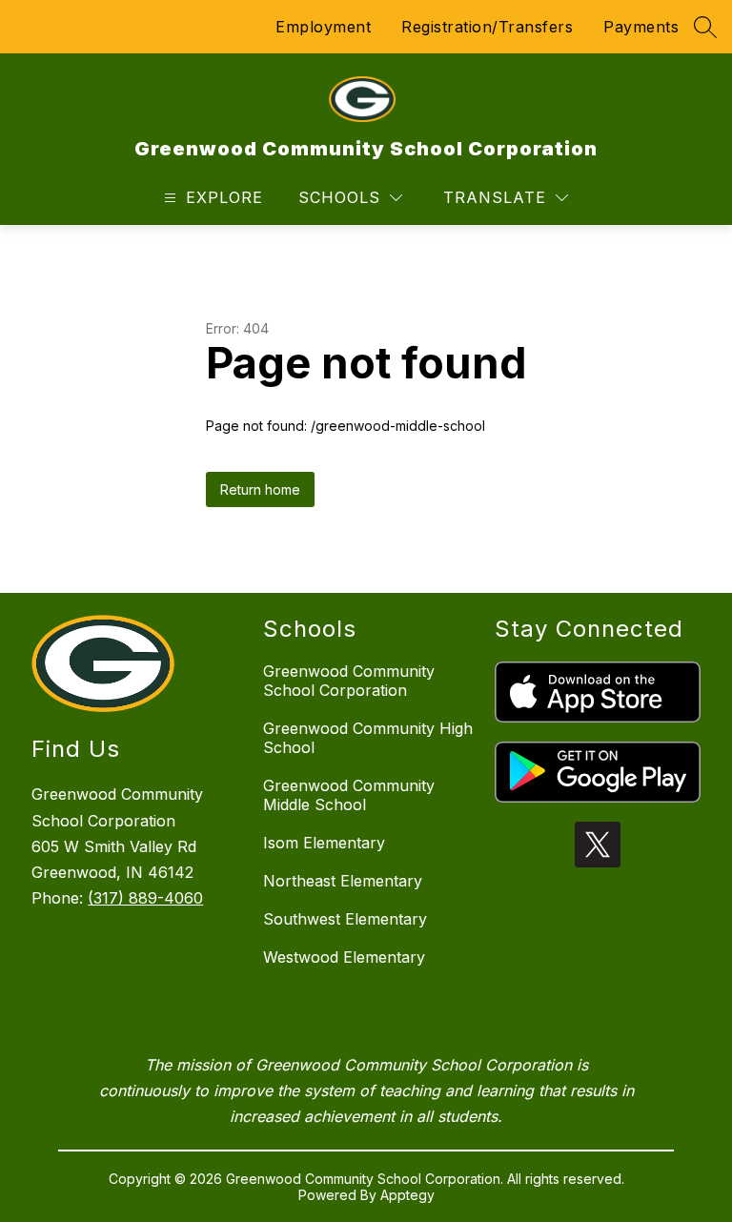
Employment (323, 26)
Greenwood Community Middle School (349, 795)
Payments (641, 26)
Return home (260, 489)
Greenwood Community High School (368, 738)
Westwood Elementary (344, 957)
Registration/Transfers (487, 26)
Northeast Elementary (342, 880)
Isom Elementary (324, 842)
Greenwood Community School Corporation (349, 681)
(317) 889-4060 (145, 897)
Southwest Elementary (345, 918)
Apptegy (407, 1195)
